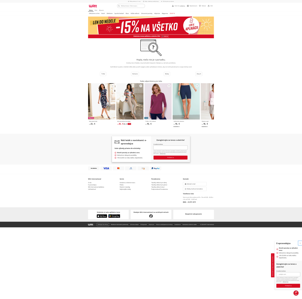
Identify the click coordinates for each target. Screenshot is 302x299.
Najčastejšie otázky (125, 189)
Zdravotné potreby (146, 13)
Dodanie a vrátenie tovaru (127, 182)
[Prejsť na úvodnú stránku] (93, 6)
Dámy (91, 10)
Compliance (177, 224)
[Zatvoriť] (300, 243)
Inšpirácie (157, 13)
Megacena (165, 13)
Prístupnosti (143, 224)
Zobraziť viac (285, 281)
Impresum (151, 224)
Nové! (103, 13)
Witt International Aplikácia (96, 187)
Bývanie (101, 10)
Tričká (103, 74)
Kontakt (186, 179)
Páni (96, 10)
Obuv (127, 13)
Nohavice (135, 74)
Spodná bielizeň (119, 13)
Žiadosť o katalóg (125, 187)
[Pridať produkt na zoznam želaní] (112, 85)
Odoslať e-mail (192, 184)
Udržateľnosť (92, 189)
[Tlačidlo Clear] (143, 6)
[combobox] (134, 6)
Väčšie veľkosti (135, 13)
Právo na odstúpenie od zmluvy (164, 224)
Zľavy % (199, 74)
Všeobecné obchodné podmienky (119, 224)
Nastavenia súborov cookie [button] (190, 224)
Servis (122, 179)
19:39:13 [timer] (166, 36)
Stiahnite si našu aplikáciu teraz (108, 212)
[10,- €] (186, 101)
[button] (212, 101)
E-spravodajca (92, 185)
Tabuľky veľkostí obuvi (157, 187)
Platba (121, 185)
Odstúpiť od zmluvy (103, 224)
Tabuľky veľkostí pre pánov (159, 185)
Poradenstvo (155, 179)
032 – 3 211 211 (189, 202)
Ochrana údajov (134, 224)
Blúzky (167, 74)
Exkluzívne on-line (94, 13)
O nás (89, 182)
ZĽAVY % (172, 13)
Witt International (94, 179)
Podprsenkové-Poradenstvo (159, 189)
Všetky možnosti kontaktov (195, 189)
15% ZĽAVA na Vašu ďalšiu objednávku (272, 266)
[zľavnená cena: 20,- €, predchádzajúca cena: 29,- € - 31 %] (129, 101)
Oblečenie (110, 13)
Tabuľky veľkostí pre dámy (159, 182)
